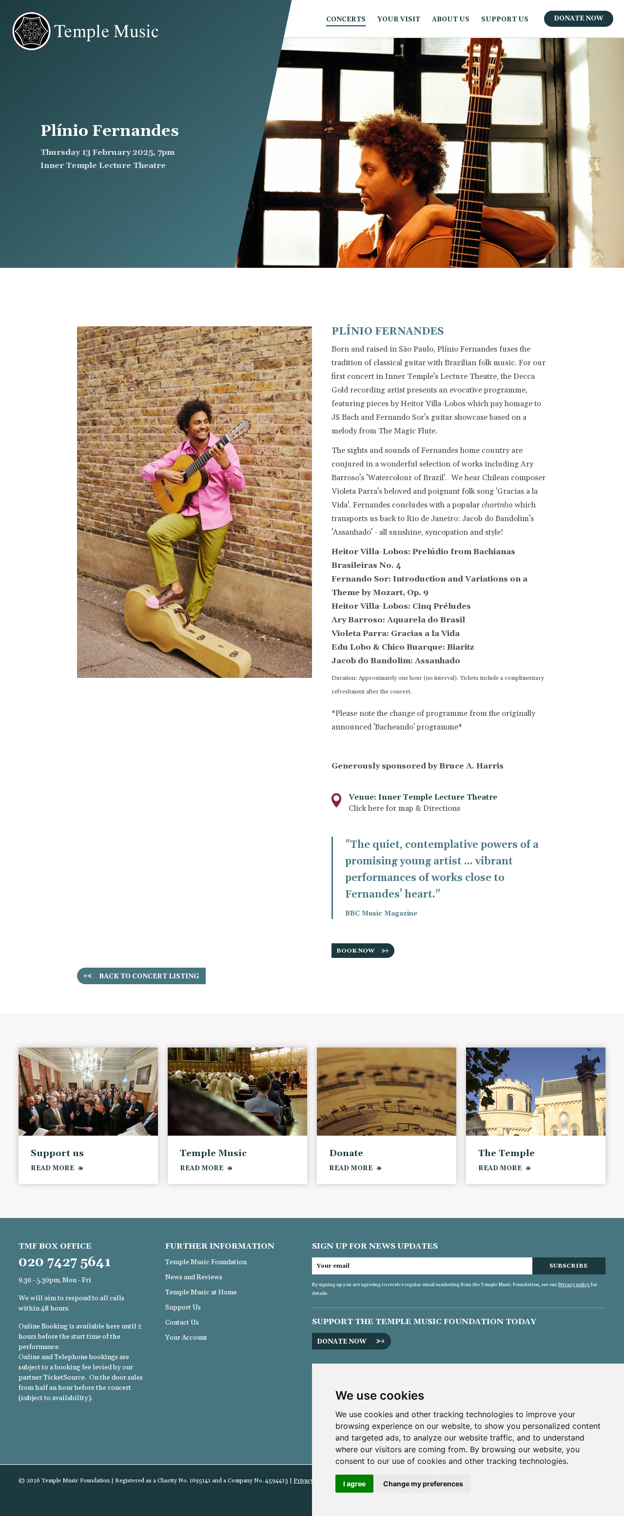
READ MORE (52, 1168)
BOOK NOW (355, 951)
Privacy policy (574, 1285)
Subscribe (568, 1266)
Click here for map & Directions (404, 808)
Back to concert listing (149, 976)
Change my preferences (423, 1483)
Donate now (342, 1342)
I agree (354, 1483)
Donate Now (579, 18)
